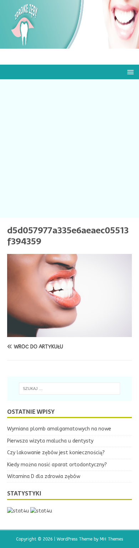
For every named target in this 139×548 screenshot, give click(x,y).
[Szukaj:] (70, 388)
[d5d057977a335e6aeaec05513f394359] (69, 333)
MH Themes (111, 539)
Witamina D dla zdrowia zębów (43, 476)
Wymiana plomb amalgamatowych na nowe (59, 429)
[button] (129, 71)
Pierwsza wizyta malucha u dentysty (50, 441)
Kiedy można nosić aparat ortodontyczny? (57, 465)
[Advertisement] (69, 148)
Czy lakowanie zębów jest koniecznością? (56, 453)
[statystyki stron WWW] (18, 511)
